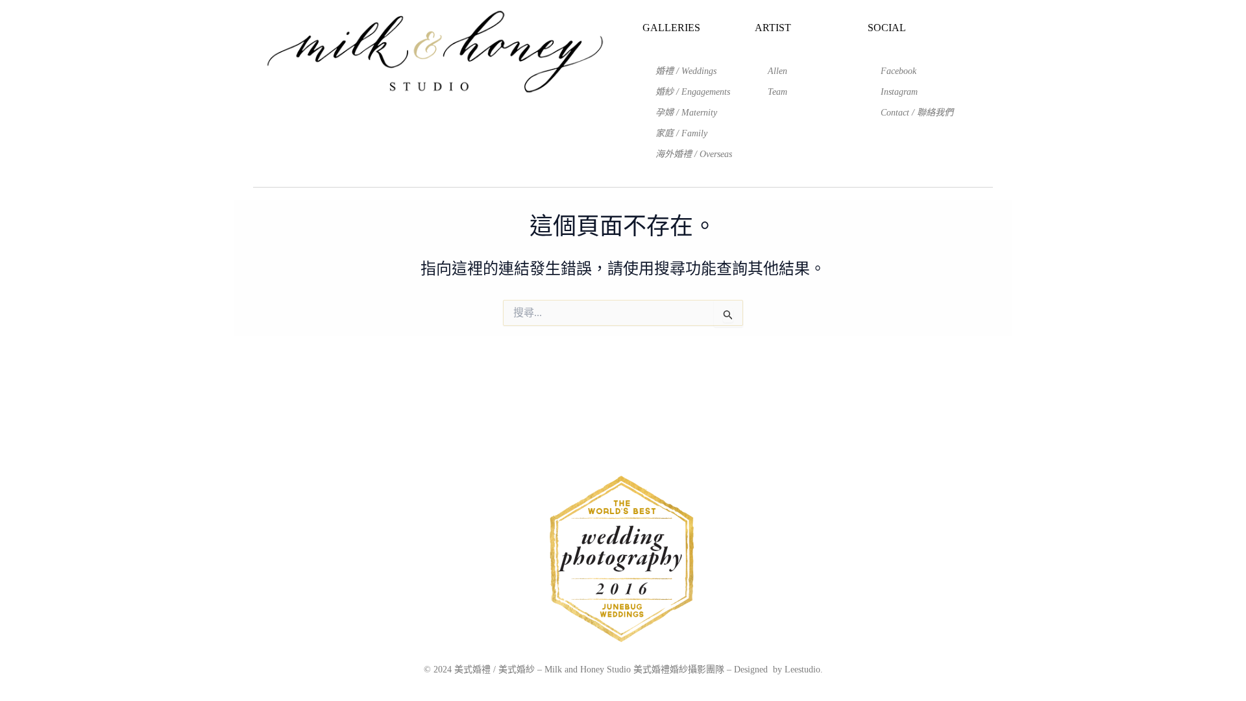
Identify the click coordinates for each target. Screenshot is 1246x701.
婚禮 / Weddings (685, 71)
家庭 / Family (681, 133)
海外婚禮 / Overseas (693, 154)
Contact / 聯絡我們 (917, 112)
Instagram (899, 92)
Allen (777, 71)
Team (777, 92)
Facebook (898, 71)
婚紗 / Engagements (692, 92)
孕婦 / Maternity (686, 112)
